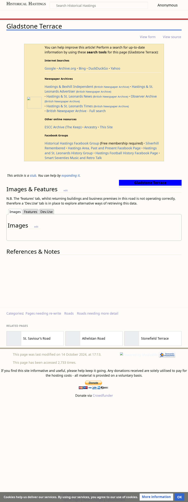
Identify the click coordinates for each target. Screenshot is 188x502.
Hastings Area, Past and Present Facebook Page (104, 148)
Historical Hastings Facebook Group (72, 143)
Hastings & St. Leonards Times (87, 106)
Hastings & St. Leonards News (87, 96)
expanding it (71, 175)
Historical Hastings (26, 4)
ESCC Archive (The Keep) (63, 127)
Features (30, 211)
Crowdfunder (103, 395)
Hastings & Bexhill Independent (87, 86)
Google (50, 68)
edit (66, 190)
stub (33, 175)
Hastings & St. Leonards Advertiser (99, 89)
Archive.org (67, 68)
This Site (106, 127)
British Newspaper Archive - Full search (76, 111)
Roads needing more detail (97, 313)
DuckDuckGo (98, 68)
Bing (82, 68)
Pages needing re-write (43, 313)
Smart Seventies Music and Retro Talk (73, 158)
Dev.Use (46, 211)
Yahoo (115, 68)
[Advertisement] (94, 445)
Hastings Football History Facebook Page (126, 153)
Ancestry (90, 127)
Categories (14, 313)
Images (15, 211)
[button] (156, 497)
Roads (69, 313)
